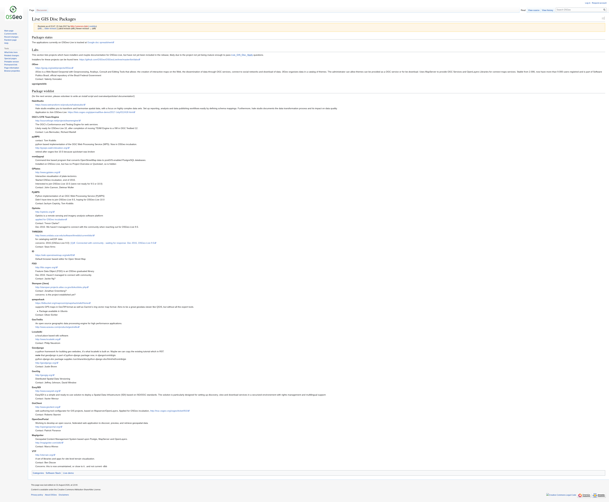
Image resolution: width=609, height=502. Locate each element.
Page (31, 10)
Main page (8, 31)
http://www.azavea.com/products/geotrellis (56, 327)
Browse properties (12, 71)
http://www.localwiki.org (47, 339)
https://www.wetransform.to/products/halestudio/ (59, 104)
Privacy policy (37, 495)
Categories (38, 473)
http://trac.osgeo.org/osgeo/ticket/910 (169, 411)
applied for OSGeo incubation (50, 219)
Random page (10, 40)
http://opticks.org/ (44, 212)
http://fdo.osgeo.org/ (45, 267)
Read (523, 10)
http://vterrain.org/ (44, 455)
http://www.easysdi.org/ (47, 391)
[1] (72, 243)
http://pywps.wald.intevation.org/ (51, 148)
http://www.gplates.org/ (46, 172)
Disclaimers (64, 495)
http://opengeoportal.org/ (47, 427)
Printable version (11, 62)
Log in (587, 3)
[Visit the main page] (14, 12)
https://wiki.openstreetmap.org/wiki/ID (54, 255)
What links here (11, 52)
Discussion (42, 10)
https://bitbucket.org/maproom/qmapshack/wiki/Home (62, 303)
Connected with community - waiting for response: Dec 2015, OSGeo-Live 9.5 (115, 243)
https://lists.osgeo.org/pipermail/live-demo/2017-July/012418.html (100, 112)
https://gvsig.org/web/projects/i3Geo (53, 68)
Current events (10, 34)
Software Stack (53, 473)
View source (533, 10)
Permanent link (10, 65)
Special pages (10, 58)
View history (547, 10)
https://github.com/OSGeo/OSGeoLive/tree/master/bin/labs (108, 59)
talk (86, 26)
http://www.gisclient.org (46, 407)
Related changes (11, 55)
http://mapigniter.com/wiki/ (48, 442)
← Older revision (49, 28)
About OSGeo (51, 495)
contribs (92, 26)
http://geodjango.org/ (45, 363)
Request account (599, 3)
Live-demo (68, 473)
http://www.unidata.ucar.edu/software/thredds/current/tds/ (64, 235)
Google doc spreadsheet (99, 42)
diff (39, 28)
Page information (11, 68)
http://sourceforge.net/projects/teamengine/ (57, 120)
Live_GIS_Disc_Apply (242, 55)
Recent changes (11, 37)
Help (6, 43)
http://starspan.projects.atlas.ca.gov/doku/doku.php (61, 287)
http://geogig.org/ (43, 375)
